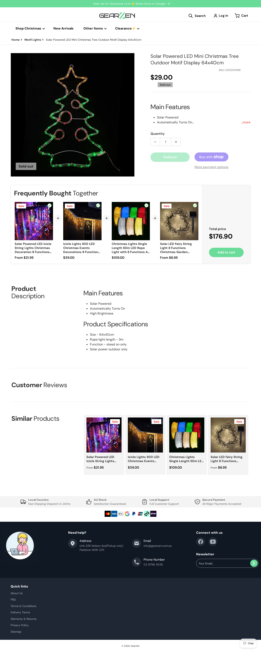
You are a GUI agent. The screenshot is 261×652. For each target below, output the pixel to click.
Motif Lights (32, 40)
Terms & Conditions (23, 606)
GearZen (135, 645)
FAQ (13, 599)
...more (245, 122)
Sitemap (16, 631)
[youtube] (212, 541)
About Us (17, 593)
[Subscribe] (254, 563)
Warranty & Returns (23, 619)
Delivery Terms (20, 612)
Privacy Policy (20, 625)
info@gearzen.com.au (158, 546)
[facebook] (200, 541)
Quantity (157, 133)
